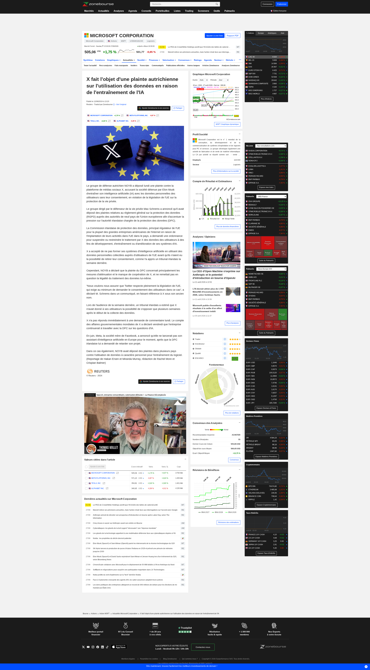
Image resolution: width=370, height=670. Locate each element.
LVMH (250, 169)
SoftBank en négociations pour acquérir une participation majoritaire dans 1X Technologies (128, 570)
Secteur (218, 60)
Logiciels (236, 165)
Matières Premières (254, 416)
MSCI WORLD (254, 94)
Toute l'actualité (90, 66)
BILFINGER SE (254, 287)
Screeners (203, 11)
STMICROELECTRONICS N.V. (260, 154)
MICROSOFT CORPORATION (103, 473)
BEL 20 (251, 60)
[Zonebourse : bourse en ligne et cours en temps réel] (98, 4)
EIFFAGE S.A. (253, 183)
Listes (177, 11)
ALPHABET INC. (97, 488)
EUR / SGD (250, 399)
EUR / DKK (250, 383)
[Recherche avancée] (217, 4)
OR (247, 438)
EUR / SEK (250, 376)
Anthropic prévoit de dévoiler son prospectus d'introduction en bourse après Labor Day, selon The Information (131, 516)
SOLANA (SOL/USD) (256, 493)
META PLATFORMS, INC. (101, 478)
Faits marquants (121, 66)
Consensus (184, 60)
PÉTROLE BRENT (253, 445)
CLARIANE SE (254, 224)
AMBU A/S (252, 277)
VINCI (250, 173)
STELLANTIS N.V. (255, 157)
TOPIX (251, 87)
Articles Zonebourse (210, 66)
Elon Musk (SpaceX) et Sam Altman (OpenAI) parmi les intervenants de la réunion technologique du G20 (134, 543)
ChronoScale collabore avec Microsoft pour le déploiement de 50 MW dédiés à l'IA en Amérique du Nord (133, 565)
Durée (195, 80)
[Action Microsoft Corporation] (121, 115)
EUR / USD (250, 363)
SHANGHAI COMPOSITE (258, 84)
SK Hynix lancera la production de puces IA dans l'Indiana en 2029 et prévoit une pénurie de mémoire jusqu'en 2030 (133, 550)
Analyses (119, 11)
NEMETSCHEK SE (255, 274)
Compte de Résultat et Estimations (212, 181)
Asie (282, 33)
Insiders (134, 66)
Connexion (267, 4)
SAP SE (251, 284)
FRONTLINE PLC (255, 281)
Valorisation (168, 60)
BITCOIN (251, 486)
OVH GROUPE (254, 201)
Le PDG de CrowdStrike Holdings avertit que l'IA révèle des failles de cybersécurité (199, 47)
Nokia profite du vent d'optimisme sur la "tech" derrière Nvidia (117, 575)
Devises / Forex (252, 341)
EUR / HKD (250, 396)
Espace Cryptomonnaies (266, 505)
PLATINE (249, 451)
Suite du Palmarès (266, 261)
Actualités (103, 11)
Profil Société (200, 134)
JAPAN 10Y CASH (255, 545)
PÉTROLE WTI (252, 441)
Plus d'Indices (266, 99)
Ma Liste (249, 146)
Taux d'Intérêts (252, 513)
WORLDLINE (253, 215)
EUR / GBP (250, 366)
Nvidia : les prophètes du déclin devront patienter (112, 538)
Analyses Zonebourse (231, 66)
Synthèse (88, 60)
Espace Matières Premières (266, 457)
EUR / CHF (250, 369)
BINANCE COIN (254, 496)
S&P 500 (251, 74)
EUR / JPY (250, 403)
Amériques (272, 33)
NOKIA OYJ (252, 161)
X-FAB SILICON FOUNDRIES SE (261, 208)
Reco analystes (105, 66)
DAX (250, 67)
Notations (198, 333)
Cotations (100, 60)
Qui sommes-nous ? (190, 659)
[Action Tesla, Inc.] (108, 121)
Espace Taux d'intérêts (266, 553)
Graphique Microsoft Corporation (211, 74)
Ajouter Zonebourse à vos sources (155, 108)
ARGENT (249, 448)
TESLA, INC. (96, 483)
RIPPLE (251, 500)
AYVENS (251, 296)
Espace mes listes (266, 187)
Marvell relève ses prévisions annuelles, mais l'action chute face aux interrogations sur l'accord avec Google (199, 52)
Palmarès (229, 11)
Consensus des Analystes (207, 423)
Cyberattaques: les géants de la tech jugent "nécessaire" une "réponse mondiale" (125, 528)
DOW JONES (253, 77)
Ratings (198, 60)
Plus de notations (232, 413)
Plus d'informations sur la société (226, 171)
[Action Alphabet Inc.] (137, 121)
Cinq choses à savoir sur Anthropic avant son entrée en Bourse (117, 523)
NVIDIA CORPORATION (257, 151)
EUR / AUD (250, 389)
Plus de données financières (227, 227)
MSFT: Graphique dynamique (227, 124)
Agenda (132, 11)
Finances (154, 60)
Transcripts (144, 66)
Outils (217, 11)
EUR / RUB (250, 373)
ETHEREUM (253, 490)
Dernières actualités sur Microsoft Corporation (110, 499)
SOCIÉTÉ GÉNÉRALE (257, 227)
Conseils (146, 11)
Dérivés (230, 60)
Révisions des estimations (228, 522)
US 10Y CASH (254, 538)
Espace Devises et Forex (266, 408)
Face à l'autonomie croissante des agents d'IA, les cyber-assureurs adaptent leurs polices (128, 580)
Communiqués (158, 66)
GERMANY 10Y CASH (257, 541)
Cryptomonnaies (253, 465)
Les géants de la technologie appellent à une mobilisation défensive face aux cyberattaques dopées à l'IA (134, 533)
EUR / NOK (250, 379)
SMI (249, 64)
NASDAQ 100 (253, 80)
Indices (251, 33)
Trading (189, 11)
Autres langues (193, 66)
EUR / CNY (250, 393)
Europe (261, 33)
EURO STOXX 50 (255, 70)
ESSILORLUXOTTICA (257, 166)
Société (141, 60)
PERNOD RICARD (255, 176)
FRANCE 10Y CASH (256, 535)
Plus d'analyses (232, 323)
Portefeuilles (162, 11)
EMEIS (251, 230)
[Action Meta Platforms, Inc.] (157, 115)
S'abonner (281, 4)
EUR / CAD (250, 386)
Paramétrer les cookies (149, 659)
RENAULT (252, 205)
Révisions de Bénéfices (206, 470)
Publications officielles (175, 66)
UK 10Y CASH (254, 548)
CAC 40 (251, 57)
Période (213, 80)
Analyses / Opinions (204, 237)
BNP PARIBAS (254, 179)
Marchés (89, 11)
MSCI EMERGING (255, 90)
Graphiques (113, 60)
